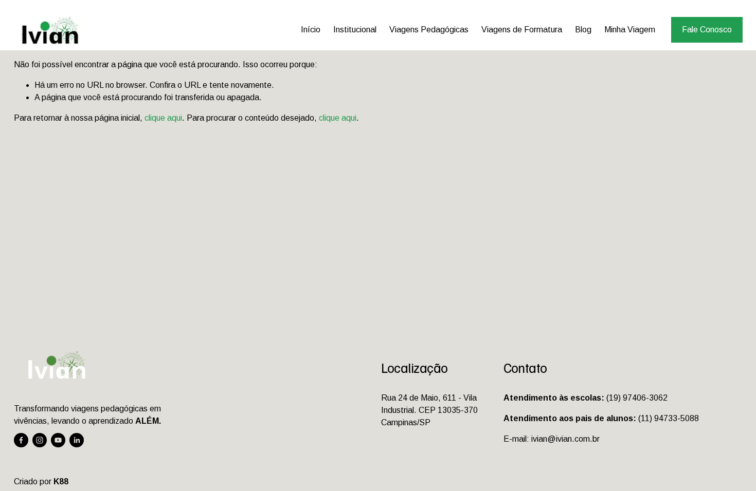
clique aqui (163, 118)
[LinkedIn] (76, 440)
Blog (583, 29)
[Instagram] (39, 440)
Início (310, 29)
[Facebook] (21, 440)
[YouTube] (58, 440)
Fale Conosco (707, 29)
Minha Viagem (629, 29)
